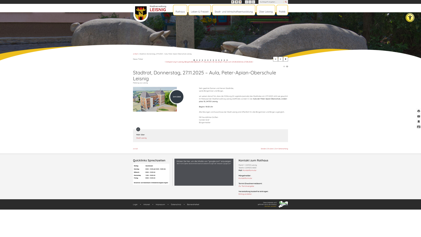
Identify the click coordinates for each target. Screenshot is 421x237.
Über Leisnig (266, 11)
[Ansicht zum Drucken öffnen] (287, 67)
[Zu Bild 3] (199, 60)
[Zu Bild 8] (213, 60)
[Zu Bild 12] (224, 60)
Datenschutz (176, 204)
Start (136, 54)
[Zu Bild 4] (202, 60)
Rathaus (180, 11)
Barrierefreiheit (193, 204)
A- (246, 2)
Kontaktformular (249, 170)
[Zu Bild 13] (227, 60)
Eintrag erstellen (245, 194)
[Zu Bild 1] (194, 60)
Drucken (270, 149)
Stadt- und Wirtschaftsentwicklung (234, 11)
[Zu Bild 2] (197, 60)
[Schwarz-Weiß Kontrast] (232, 2)
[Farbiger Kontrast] (240, 2)
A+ (253, 2)
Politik (282, 11)
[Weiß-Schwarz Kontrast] (236, 2)
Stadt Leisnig (141, 138)
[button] (8, 36)
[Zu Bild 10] (219, 60)
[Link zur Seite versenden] (284, 67)
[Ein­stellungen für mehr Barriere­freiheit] (410, 17)
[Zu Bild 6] (208, 60)
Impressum (160, 204)
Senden (263, 149)
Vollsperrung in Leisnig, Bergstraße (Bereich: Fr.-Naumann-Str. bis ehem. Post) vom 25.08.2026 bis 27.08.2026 (209, 62)
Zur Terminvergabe (246, 186)
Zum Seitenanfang (281, 149)
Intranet (147, 204)
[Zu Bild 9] (216, 60)
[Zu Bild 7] (210, 60)
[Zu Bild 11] (221, 60)
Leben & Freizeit (200, 11)
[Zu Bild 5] (205, 60)
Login (135, 204)
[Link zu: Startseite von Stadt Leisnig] (149, 13)
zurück (135, 149)
